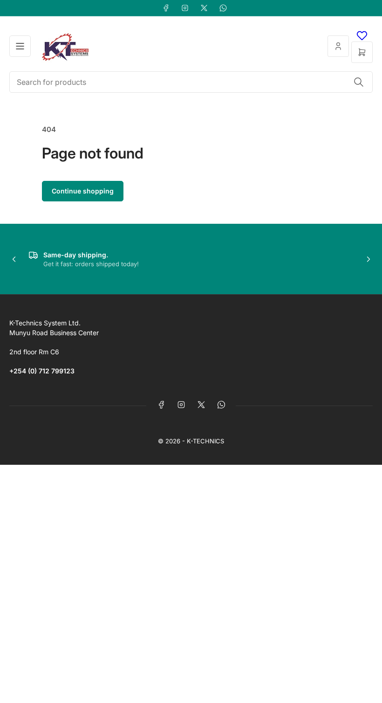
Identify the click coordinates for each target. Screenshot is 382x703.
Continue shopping (83, 191)
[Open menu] (20, 46)
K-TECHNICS (205, 441)
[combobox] (191, 82)
